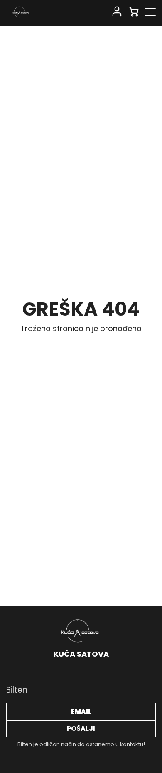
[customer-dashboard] (117, 12)
